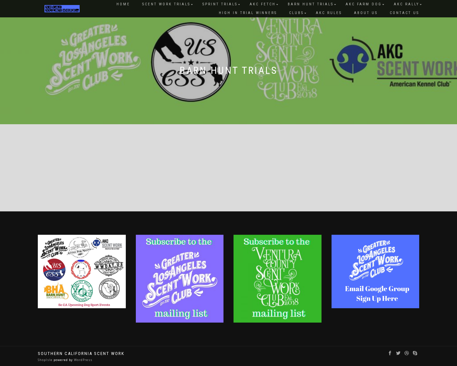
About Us (366, 13)
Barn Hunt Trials (311, 4)
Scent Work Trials (166, 4)
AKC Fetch (263, 4)
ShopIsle (46, 360)
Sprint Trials (220, 4)
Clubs (296, 13)
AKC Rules (329, 13)
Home (123, 4)
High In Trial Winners (248, 13)
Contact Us (404, 13)
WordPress (82, 360)
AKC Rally (406, 4)
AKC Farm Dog (364, 4)
